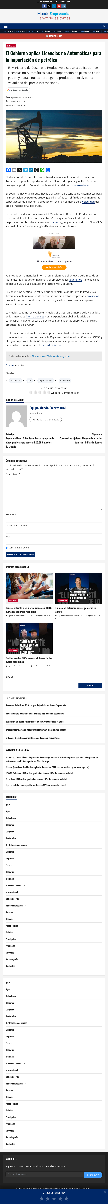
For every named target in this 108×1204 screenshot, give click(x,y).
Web (8, 536)
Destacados (11, 838)
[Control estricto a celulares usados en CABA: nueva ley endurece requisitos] (29, 588)
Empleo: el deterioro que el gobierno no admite (75, 609)
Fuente (10, 365)
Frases (9, 865)
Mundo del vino (12, 898)
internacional (81, 185)
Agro (8, 811)
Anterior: (30, 440)
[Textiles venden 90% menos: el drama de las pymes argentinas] (29, 638)
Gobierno (11, 46)
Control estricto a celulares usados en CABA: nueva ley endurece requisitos (29, 609)
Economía (10, 851)
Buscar (9, 677)
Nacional (9, 912)
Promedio (70, 392)
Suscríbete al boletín (19, 547)
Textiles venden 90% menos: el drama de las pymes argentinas (29, 659)
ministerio (65, 380)
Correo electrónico (16, 525)
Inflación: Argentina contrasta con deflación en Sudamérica (32, 738)
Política (9, 932)
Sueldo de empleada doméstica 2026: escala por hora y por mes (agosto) (56, 767)
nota (63, 388)
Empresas (10, 858)
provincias (93, 296)
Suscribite (93, 1175)
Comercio (10, 824)
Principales (11, 939)
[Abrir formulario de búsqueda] (104, 26)
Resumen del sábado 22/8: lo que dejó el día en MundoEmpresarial (36, 705)
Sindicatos (10, 966)
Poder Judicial (12, 925)
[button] (6, 26)
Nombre (11, 514)
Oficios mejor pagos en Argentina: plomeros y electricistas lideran (36, 729)
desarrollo (15, 380)
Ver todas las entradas (45, 419)
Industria (10, 878)
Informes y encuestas (15, 885)
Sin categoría (12, 959)
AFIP (8, 804)
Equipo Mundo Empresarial (21, 97)
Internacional (12, 892)
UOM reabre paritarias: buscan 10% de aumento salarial (47, 773)
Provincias (10, 945)
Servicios (10, 952)
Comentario (13, 474)
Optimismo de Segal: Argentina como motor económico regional (35, 721)
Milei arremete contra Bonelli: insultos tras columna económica (35, 713)
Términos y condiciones (55, 1188)
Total (58, 392)
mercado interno (51, 345)
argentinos (75, 279)
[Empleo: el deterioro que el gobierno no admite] (78, 588)
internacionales (35, 316)
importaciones (45, 380)
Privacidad (74, 1188)
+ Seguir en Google (19, 90)
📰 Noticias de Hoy (54, 36)
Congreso (10, 831)
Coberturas (11, 818)
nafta (55, 222)
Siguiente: (80, 438)
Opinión (9, 919)
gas (29, 380)
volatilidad (88, 201)
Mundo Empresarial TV (16, 905)
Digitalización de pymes (16, 845)
